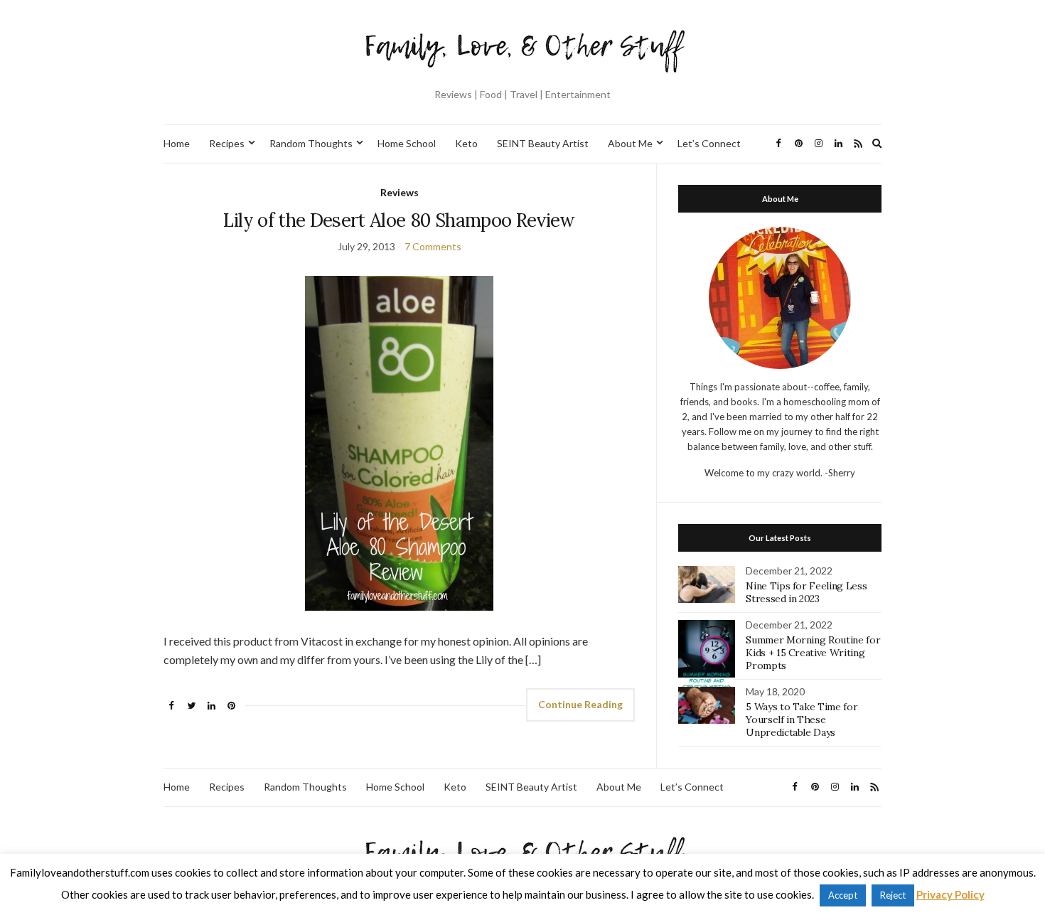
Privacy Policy (950, 894)
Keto (466, 143)
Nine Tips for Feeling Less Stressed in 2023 (806, 592)
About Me (630, 143)
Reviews (399, 192)
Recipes (227, 143)
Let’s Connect (709, 143)
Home (177, 143)
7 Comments (432, 246)
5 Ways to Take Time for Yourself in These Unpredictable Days (801, 719)
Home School (406, 143)
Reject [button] (893, 895)
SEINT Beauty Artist (543, 143)
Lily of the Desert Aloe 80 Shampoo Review (398, 220)
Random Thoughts (311, 143)
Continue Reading (580, 704)
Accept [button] (842, 895)
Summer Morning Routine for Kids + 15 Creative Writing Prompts (813, 652)
